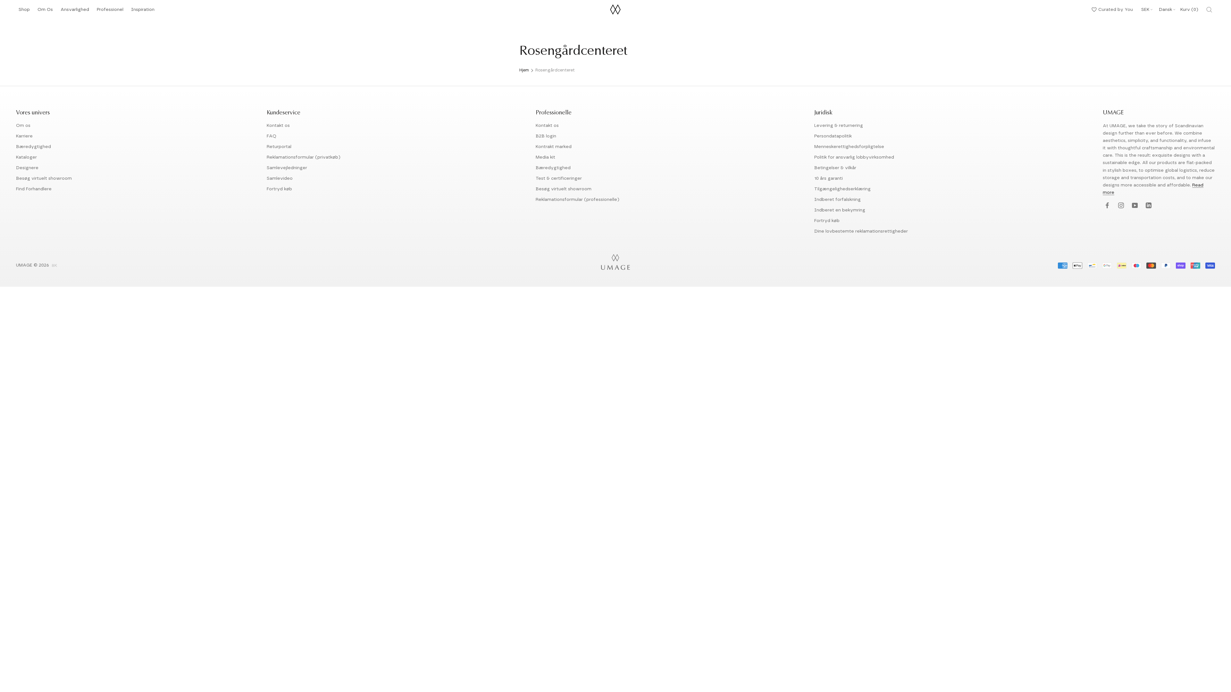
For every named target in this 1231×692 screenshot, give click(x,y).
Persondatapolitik (833, 136)
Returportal (279, 146)
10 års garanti (828, 178)
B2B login (546, 136)
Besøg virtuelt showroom (44, 178)
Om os (23, 125)
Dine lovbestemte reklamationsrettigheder (861, 231)
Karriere (24, 136)
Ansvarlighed (75, 11)
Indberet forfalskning (837, 199)
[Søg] (1209, 9)
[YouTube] (1134, 206)
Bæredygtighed (33, 146)
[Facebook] (1106, 206)
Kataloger (26, 157)
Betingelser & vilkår (835, 168)
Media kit (545, 157)
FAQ (271, 136)
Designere (27, 168)
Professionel (110, 11)
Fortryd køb (279, 189)
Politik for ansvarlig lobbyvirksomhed (854, 157)
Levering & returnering (838, 125)
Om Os (45, 11)
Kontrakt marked (554, 146)
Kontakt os (278, 125)
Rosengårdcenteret (555, 70)
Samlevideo (280, 178)
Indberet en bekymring (839, 210)
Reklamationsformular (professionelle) (577, 199)
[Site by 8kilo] (54, 265)
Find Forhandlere (34, 189)
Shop (24, 11)
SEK (1145, 9)
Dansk (1165, 9)
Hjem (524, 70)
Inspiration (143, 11)
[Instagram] (1120, 206)
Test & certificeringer (559, 178)
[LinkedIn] (1147, 206)
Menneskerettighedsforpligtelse (849, 146)
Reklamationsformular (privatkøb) (303, 157)
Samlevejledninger (287, 168)
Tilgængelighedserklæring (842, 189)
